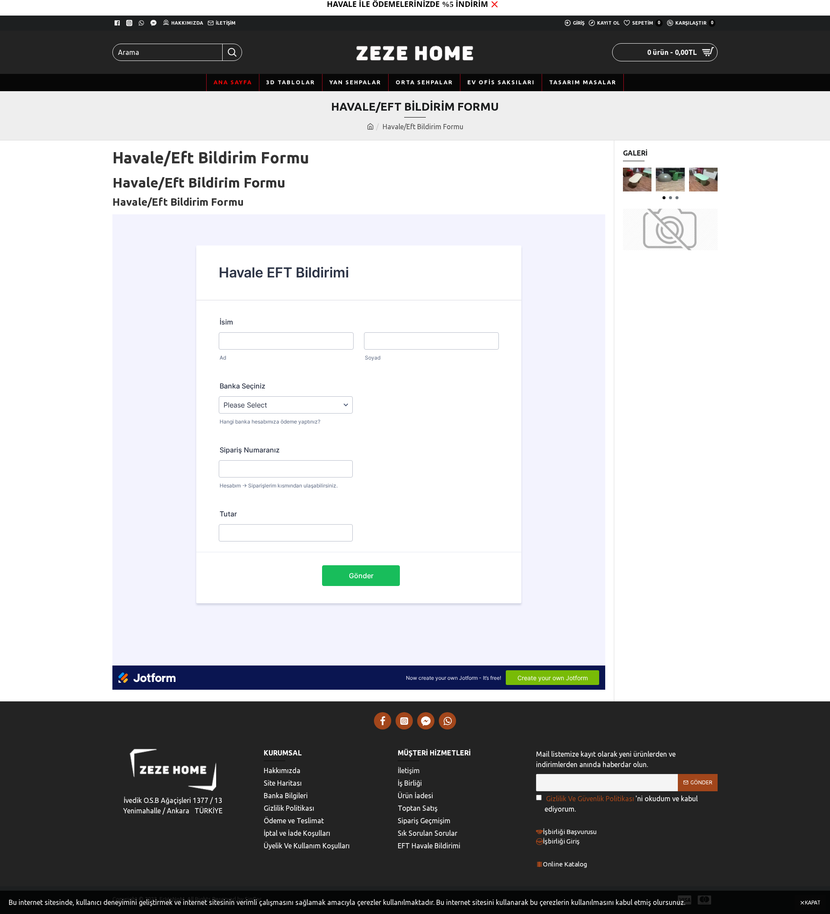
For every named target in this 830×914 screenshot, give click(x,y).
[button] (663, 197)
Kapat (812, 902)
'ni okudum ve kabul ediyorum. (621, 804)
